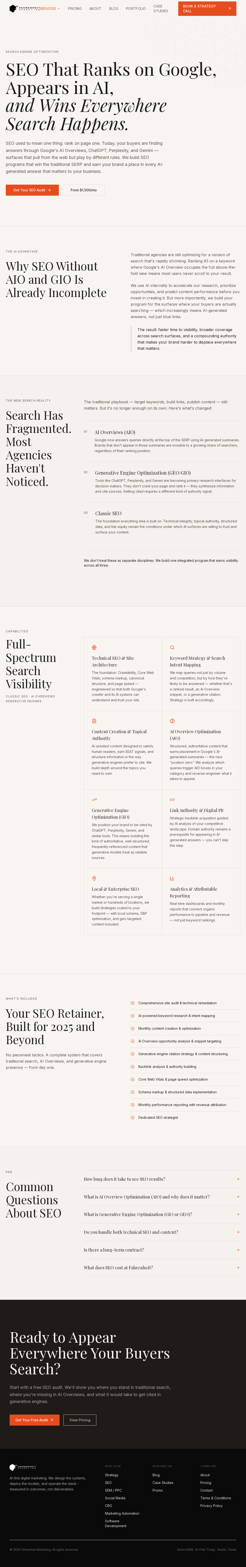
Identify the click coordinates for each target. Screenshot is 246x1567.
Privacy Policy (211, 1506)
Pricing (74, 8)
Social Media (115, 1498)
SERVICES (48, 8)
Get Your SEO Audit (29, 190)
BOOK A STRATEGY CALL (199, 8)
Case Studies (161, 8)
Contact (206, 1490)
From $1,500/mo (84, 190)
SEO (108, 1483)
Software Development (115, 1523)
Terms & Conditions (215, 1498)
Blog (113, 8)
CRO (108, 1506)
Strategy (111, 1475)
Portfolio (136, 8)
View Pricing (79, 1420)
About (95, 8)
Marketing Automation (122, 1513)
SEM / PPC (113, 1490)
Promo (158, 1490)
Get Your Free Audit (31, 1420)
